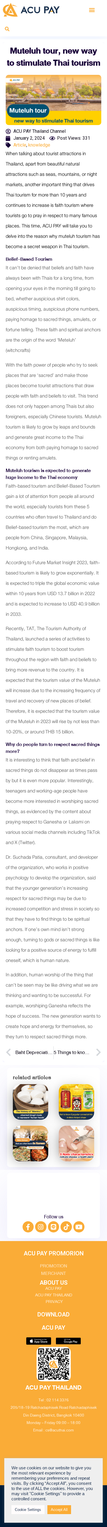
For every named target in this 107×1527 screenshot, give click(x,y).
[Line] (53, 1227)
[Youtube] (79, 1227)
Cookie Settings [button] (28, 1509)
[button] (92, 9)
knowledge (39, 145)
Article (19, 145)
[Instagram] (41, 1227)
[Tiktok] (66, 1227)
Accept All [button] (59, 1509)
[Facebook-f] (28, 1227)
